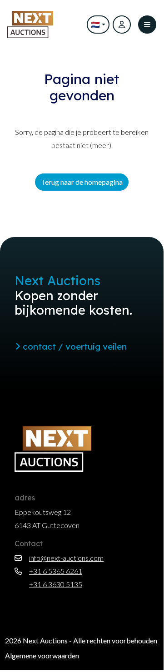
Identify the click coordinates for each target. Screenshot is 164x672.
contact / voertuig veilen (73, 346)
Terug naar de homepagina (82, 182)
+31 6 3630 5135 (55, 584)
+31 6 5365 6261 (55, 571)
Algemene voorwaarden (42, 655)
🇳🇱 (95, 24)
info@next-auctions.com (66, 557)
